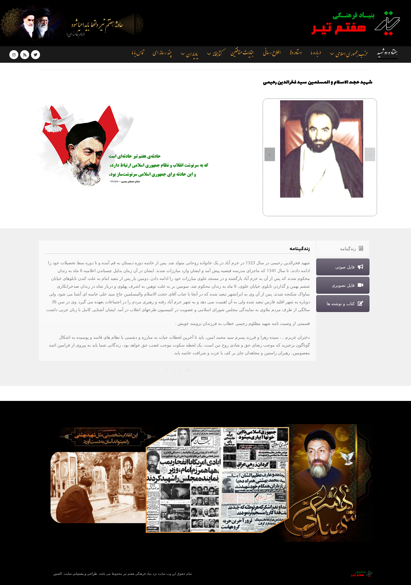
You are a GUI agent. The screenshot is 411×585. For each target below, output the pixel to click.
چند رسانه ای (162, 53)
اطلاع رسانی (272, 53)
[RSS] (24, 54)
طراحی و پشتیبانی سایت (80, 573)
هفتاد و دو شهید (387, 53)
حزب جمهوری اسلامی (351, 55)
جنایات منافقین (242, 53)
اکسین (57, 573)
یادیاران (192, 55)
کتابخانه (216, 55)
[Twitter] (35, 54)
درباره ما (316, 53)
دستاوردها (295, 53)
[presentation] (370, 154)
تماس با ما (138, 53)
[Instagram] (13, 54)
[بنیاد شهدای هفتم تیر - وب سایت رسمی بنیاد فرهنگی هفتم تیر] (351, 23)
